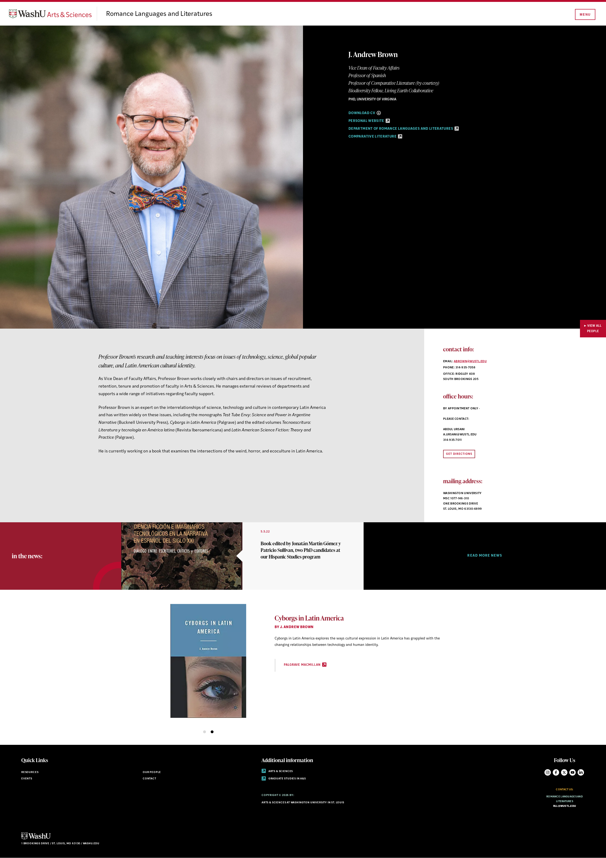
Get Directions (459, 454)
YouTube (572, 772)
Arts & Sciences (280, 771)
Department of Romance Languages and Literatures (401, 129)
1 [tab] (204, 731)
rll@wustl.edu (564, 806)
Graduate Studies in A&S (287, 779)
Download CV (362, 113)
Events (26, 779)
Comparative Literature (372, 137)
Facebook (556, 772)
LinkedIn (581, 772)
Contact (149, 779)
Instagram (547, 772)
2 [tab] (212, 731)
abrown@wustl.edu (470, 361)
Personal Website (366, 121)
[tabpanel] (303, 662)
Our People (152, 772)
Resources (29, 772)
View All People (594, 328)
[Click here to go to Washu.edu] (36, 839)
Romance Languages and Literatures (159, 14)
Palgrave (292, 690)
